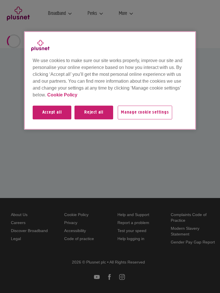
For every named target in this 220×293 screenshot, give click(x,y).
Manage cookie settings (145, 112)
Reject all (93, 112)
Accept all (52, 112)
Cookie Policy (62, 94)
